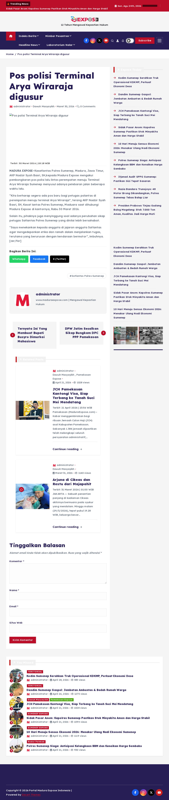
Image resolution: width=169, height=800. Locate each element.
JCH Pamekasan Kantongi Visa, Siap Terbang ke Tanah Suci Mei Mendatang (136, 115)
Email (13, 606)
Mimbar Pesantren (57, 36)
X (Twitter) (59, 258)
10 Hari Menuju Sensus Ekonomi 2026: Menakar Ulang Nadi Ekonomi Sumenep (136, 148)
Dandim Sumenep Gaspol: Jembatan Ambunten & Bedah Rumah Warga (138, 98)
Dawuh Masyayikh (43, 106)
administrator (22, 106)
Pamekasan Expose (62, 700)
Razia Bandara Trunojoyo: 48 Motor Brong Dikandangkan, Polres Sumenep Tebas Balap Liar (136, 193)
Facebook (39, 258)
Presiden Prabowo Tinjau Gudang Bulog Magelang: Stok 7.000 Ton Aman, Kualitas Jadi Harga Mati (137, 209)
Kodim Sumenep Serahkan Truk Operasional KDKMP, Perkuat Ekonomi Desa (136, 82)
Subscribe (144, 40)
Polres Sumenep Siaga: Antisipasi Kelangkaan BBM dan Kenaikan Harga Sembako (138, 164)
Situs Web (15, 622)
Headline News (28, 44)
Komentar (16, 561)
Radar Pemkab (36, 742)
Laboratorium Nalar (60, 44)
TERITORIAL (35, 672)
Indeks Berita (27, 36)
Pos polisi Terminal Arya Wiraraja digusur (43, 54)
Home (10, 54)
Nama (14, 590)
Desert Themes (31, 794)
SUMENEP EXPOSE (38, 714)
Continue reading (66, 449)
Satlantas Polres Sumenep (88, 275)
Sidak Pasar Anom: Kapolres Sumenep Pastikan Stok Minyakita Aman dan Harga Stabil (136, 131)
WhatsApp (18, 258)
